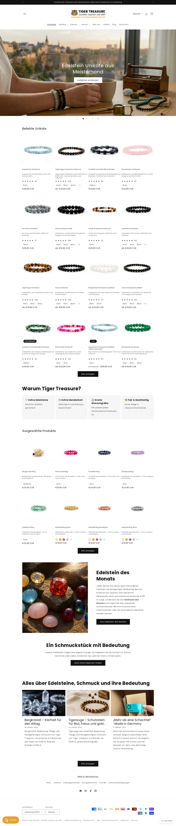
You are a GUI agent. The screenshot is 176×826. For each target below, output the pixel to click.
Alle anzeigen (88, 374)
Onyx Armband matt (63, 229)
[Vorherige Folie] (77, 118)
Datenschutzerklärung (73, 820)
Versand (57, 782)
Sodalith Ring (93, 472)
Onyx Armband (61, 288)
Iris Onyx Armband (29, 229)
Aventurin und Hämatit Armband (35, 347)
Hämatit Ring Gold (62, 527)
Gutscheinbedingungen (119, 782)
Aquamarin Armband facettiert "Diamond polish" (101, 348)
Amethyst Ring (128, 472)
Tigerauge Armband (30, 288)
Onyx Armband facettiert (132, 288)
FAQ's (48, 782)
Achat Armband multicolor (99, 229)
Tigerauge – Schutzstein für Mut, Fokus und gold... (87, 722)
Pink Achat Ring (61, 472)
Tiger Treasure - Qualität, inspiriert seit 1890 (45, 820)
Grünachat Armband (130, 347)
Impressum (125, 820)
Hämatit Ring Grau (129, 527)
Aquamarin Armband (31, 169)
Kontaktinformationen (110, 820)
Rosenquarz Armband (131, 169)
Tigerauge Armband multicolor (68, 169)
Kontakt (102, 782)
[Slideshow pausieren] (98, 118)
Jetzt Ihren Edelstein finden (88, 663)
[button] (24, 14)
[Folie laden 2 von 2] (87, 118)
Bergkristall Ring (29, 472)
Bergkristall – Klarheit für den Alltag (43, 722)
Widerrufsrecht (89, 820)
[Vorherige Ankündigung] (23, 2)
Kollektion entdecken (88, 80)
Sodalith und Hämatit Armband (101, 169)
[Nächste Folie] (92, 118)
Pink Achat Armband (63, 347)
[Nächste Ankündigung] (153, 2)
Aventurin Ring (28, 527)
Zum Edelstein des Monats (113, 621)
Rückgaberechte (89, 782)
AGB (98, 820)
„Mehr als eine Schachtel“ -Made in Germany (132, 722)
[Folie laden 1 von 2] (83, 118)
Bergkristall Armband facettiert (101, 288)
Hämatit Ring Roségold (98, 527)
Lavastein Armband (130, 229)
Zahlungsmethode (71, 782)
